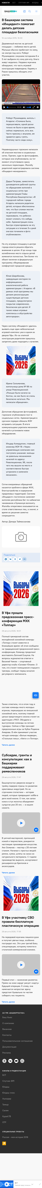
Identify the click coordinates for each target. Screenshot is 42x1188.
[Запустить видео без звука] (36, 829)
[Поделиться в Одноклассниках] (15, 559)
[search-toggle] (29, 11)
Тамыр (5, 1104)
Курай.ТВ (6, 1116)
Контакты (7, 1035)
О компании (8, 1023)
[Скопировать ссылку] (24, 559)
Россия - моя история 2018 (15, 1137)
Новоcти (6, 3)
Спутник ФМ (23, 3)
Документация (9, 1047)
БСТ (14, 3)
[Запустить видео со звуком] (21, 823)
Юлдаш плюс (8, 1093)
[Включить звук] (35, 695)
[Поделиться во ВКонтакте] (10, 559)
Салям (5, 1110)
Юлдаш (35, 3)
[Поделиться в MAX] (6, 559)
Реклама (6, 1052)
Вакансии (7, 1029)
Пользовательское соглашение (17, 1041)
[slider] (11, 107)
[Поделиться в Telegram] (20, 559)
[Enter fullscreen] (40, 1184)
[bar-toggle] (36, 11)
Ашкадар (6, 1098)
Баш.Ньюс (7, 1017)
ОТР (4, 1122)
